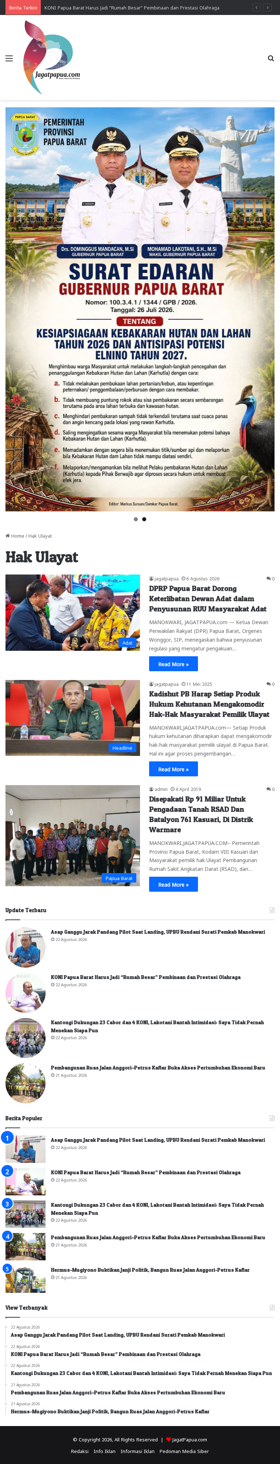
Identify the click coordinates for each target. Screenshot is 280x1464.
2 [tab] (144, 519)
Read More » (173, 663)
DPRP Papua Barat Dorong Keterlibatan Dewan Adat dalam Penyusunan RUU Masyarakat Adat (208, 598)
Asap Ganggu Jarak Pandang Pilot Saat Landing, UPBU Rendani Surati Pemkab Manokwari (158, 932)
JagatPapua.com (189, 1439)
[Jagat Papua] (51, 57)
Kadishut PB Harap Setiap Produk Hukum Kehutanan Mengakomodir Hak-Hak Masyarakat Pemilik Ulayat (209, 704)
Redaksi (80, 1450)
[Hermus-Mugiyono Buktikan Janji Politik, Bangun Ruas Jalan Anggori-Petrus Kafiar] (25, 1279)
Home (17, 535)
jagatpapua (167, 578)
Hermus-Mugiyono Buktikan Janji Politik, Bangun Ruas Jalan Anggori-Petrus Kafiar (150, 1270)
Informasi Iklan (138, 1450)
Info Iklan (105, 1450)
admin (161, 788)
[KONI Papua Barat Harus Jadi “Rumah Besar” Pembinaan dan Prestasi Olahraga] (25, 993)
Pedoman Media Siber (184, 1450)
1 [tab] (136, 519)
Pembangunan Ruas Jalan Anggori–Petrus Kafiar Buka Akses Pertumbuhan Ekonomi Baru (158, 1067)
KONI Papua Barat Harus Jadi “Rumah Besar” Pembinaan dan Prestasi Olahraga (146, 977)
